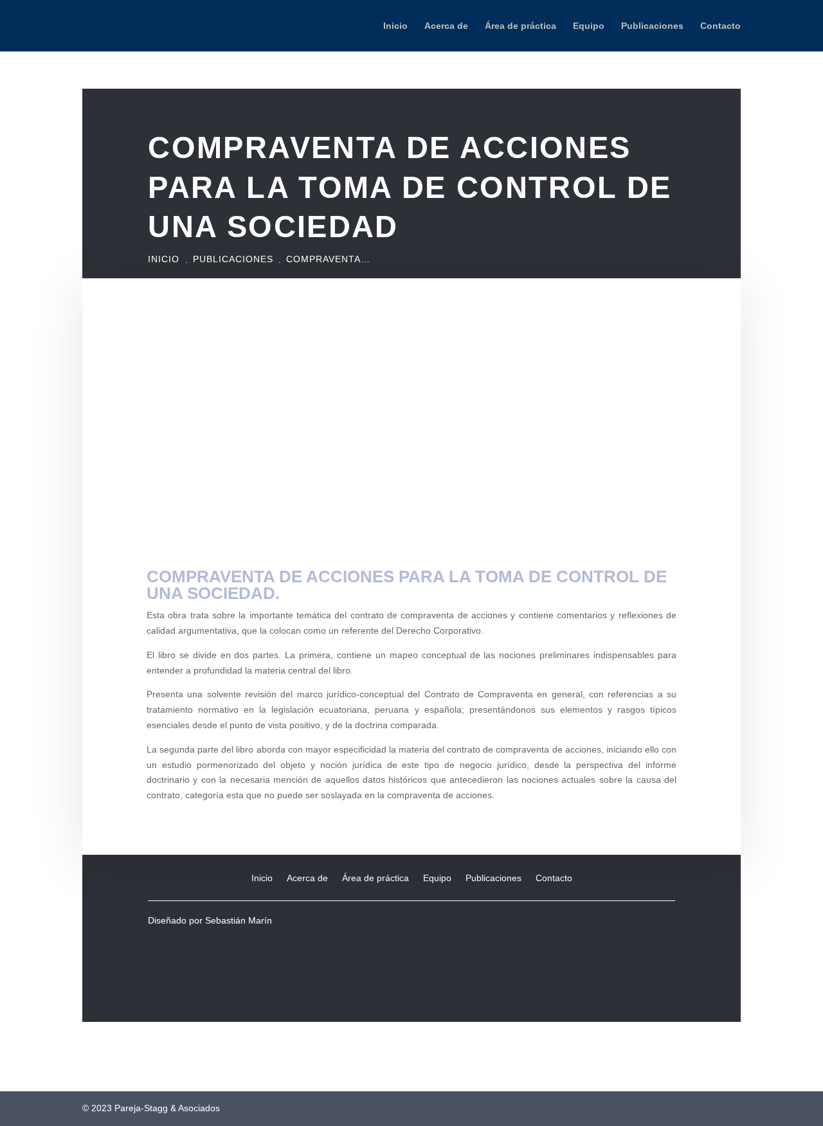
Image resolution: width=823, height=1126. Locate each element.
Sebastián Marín (238, 920)
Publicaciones (652, 26)
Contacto (720, 26)
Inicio (395, 26)
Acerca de (446, 26)
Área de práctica (520, 26)
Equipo (588, 26)
